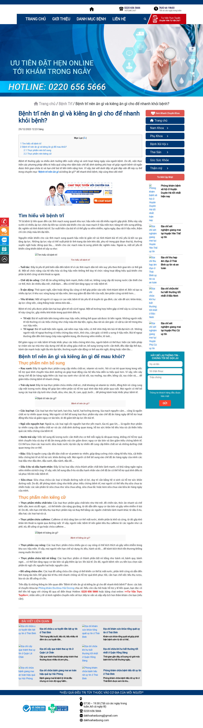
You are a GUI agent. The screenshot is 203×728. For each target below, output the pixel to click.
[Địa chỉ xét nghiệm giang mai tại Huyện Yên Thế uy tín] (153, 238)
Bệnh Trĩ (65, 104)
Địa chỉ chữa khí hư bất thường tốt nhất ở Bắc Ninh (171, 292)
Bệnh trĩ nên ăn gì (49, 172)
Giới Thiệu (61, 19)
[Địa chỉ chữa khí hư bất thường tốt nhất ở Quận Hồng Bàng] (91, 653)
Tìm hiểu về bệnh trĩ (30, 143)
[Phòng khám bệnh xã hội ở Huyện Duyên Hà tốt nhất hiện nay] (153, 202)
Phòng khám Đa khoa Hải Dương (56, 588)
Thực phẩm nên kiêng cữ (37, 153)
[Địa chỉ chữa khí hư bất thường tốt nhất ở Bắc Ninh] (153, 302)
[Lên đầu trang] (4, 258)
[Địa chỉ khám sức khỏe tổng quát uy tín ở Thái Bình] (91, 631)
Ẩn (85, 138)
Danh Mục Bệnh (91, 19)
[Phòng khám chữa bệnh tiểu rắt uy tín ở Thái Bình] (91, 673)
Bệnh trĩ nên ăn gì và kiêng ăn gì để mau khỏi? (43, 147)
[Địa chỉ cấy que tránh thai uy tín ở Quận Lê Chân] (27, 652)
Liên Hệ (119, 19)
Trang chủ (46, 104)
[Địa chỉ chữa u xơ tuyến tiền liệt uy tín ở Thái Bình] (27, 630)
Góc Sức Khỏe (159, 160)
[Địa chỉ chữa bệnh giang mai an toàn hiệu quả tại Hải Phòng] (27, 673)
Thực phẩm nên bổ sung (37, 150)
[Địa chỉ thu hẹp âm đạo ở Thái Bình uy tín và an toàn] (153, 269)
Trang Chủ (36, 19)
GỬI (165, 403)
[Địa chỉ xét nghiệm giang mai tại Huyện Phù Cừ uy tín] (153, 335)
